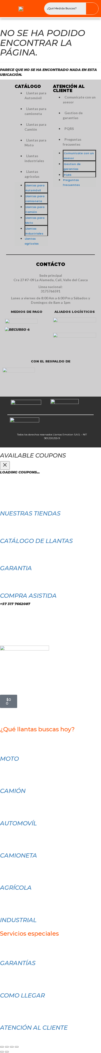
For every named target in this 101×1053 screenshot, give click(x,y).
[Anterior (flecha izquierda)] (2, 1052)
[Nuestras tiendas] (6, 498)
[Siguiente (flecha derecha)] (7, 1052)
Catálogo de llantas (36, 540)
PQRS (69, 128)
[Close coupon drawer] (5, 465)
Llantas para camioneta (35, 111)
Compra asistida (28, 595)
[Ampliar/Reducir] (2, 1047)
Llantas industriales (34, 158)
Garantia (16, 568)
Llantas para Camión (35, 126)
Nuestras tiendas (30, 513)
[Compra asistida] (6, 580)
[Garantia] (6, 553)
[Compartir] (12, 1047)
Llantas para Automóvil (35, 95)
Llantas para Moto (35, 142)
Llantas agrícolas (32, 174)
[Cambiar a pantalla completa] (7, 1047)
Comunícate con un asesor (79, 99)
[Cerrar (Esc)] (17, 1047)
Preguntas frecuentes (72, 141)
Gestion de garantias (73, 115)
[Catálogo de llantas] (6, 525)
